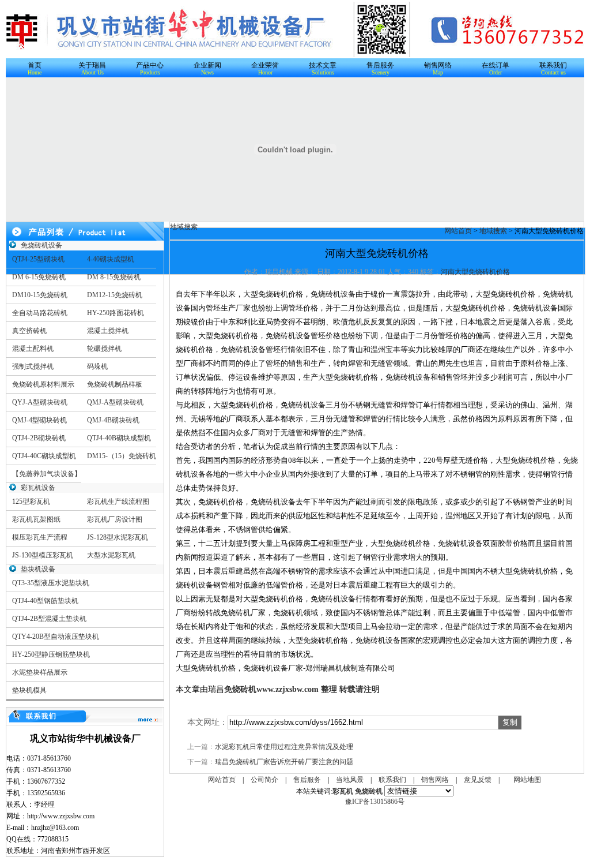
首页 (34, 65)
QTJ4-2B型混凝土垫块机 (49, 619)
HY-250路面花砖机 (115, 313)
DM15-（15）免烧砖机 (121, 456)
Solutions (323, 73)
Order (495, 73)
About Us (92, 73)
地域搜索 (493, 231)
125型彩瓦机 (31, 501)
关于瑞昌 (92, 65)
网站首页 (458, 231)
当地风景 (350, 780)
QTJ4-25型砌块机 (38, 259)
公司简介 (264, 780)
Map (438, 73)
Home (34, 73)
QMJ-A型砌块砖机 (115, 402)
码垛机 (97, 366)
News (207, 73)
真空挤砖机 (29, 331)
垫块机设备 (38, 569)
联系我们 (553, 65)
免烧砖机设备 (41, 245)
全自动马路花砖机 (39, 313)
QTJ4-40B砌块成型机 (119, 438)
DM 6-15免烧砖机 (39, 277)
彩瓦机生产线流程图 (118, 501)
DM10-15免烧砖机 (39, 295)
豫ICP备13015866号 (374, 802)
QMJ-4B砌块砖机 (113, 420)
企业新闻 (207, 65)
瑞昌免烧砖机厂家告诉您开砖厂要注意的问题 (284, 762)
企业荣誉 (265, 65)
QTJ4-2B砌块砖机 (39, 438)
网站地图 (527, 780)
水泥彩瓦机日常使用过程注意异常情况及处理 (284, 747)
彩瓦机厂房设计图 (114, 519)
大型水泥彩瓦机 (111, 555)
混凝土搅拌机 (107, 331)
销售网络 (438, 65)
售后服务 (380, 65)
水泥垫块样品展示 (39, 672)
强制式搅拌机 (33, 366)
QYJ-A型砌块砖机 (39, 402)
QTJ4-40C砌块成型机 (44, 456)
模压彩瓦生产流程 (39, 537)
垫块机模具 (29, 690)
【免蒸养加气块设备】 (46, 474)
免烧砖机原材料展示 (43, 384)
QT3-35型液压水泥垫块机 (50, 583)
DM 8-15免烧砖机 (114, 277)
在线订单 (495, 65)
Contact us (553, 73)
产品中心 (150, 65)
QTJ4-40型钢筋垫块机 (45, 601)
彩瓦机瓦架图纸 (36, 519)
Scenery (380, 73)
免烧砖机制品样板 (114, 384)
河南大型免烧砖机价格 (475, 272)
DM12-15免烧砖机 (114, 295)
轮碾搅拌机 (104, 349)
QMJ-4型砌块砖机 (39, 420)
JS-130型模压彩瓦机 (42, 555)
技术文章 (322, 65)
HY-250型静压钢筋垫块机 (51, 654)
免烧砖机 (240, 689)
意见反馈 (477, 780)
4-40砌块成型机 (110, 259)
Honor (265, 73)
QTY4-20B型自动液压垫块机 (55, 637)
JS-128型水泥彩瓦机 (117, 537)
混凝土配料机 (33, 349)
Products (150, 73)
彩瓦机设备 (38, 488)
